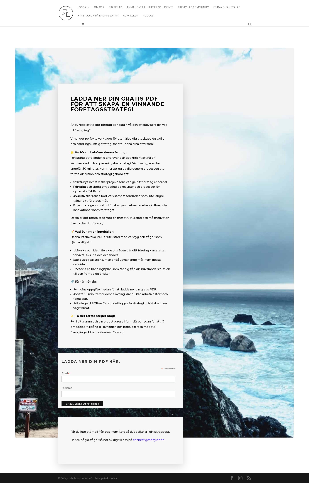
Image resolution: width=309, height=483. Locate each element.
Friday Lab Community (193, 7)
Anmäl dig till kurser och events (150, 7)
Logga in (83, 7)
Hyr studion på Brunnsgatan (97, 15)
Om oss (99, 7)
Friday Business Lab (226, 7)
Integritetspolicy (106, 478)
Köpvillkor (130, 15)
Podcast (149, 15)
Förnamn (67, 388)
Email (66, 373)
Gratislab (115, 7)
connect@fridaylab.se (148, 440)
